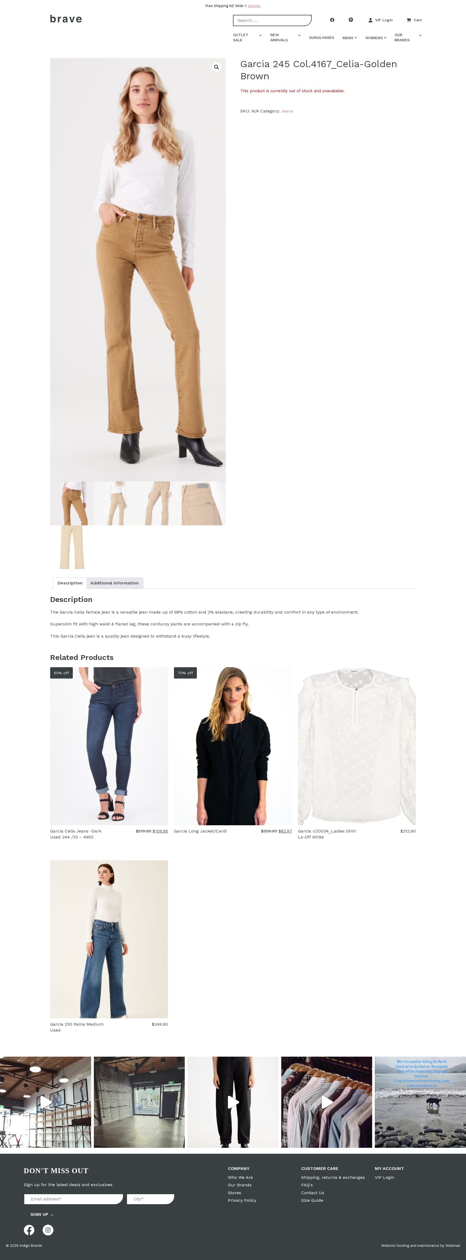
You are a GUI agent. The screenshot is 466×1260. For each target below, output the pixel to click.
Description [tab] (70, 583)
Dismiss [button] (254, 6)
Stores (234, 1192)
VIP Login (384, 20)
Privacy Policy (242, 1200)
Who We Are (240, 1177)
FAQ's (307, 1184)
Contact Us (312, 1192)
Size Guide (312, 1200)
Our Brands (402, 37)
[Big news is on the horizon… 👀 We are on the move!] (139, 1102)
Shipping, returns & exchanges (333, 1177)
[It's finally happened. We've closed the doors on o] (45, 1102)
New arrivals (279, 37)
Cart (418, 20)
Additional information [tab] (114, 583)
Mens (347, 38)
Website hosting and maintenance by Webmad (420, 1246)
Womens (374, 38)
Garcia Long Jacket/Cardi (200, 831)
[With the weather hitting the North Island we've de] (420, 1102)
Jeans (287, 111)
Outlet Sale (240, 37)
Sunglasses (321, 37)
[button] (216, 67)
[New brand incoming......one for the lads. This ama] (326, 1102)
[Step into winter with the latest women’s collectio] (233, 1102)
